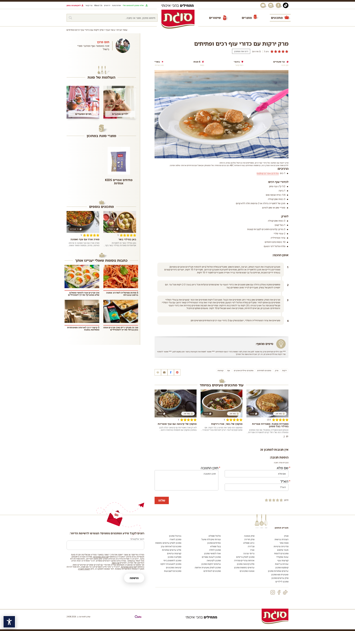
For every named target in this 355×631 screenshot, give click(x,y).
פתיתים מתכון (214, 542)
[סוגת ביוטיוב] (263, 5)
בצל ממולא (215, 546)
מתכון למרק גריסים (245, 557)
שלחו (161, 500)
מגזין (286, 535)
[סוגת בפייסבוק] (279, 5)
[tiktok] (285, 592)
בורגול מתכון (175, 535)
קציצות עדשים (174, 553)
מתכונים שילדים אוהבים (243, 370)
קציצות (220, 370)
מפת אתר (284, 542)
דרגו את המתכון (241, 51)
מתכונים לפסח (281, 553)
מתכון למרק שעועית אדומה (208, 567)
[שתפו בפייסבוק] (171, 372)
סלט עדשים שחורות (171, 549)
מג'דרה (251, 546)
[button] (164, 372)
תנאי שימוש (282, 549)
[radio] (281, 500)
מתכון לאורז (175, 539)
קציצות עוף (282, 560)
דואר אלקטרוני (137, 539)
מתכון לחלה (215, 549)
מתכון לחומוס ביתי (172, 560)
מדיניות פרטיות (281, 546)
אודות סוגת (116, 5)
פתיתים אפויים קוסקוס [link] (268, 173)
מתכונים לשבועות (172, 571)
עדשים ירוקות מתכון (211, 564)
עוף (228, 370)
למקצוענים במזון (74, 5)
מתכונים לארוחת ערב (171, 546)
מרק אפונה (249, 535)
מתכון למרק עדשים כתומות (168, 542)
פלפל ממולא (215, 535)
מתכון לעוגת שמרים (211, 557)
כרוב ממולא (248, 542)
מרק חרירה (249, 539)
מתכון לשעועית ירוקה (170, 564)
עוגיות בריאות (281, 564)
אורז (252, 549)
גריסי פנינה (248, 553)
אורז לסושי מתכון (212, 553)
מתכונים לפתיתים (264, 370)
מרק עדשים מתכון (279, 578)
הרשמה (134, 578)
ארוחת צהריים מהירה (244, 560)
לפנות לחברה (84, 568)
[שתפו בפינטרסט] (177, 372)
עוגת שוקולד (282, 557)
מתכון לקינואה (214, 560)
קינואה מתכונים (173, 567)
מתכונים (277, 18)
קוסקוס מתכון (281, 567)
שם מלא (282, 468)
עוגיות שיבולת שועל (211, 539)
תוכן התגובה (209, 468)
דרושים (107, 5)
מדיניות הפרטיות (100, 556)
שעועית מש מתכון (279, 574)
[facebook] (279, 592)
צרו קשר (88, 5)
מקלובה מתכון (174, 557)
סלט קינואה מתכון (245, 564)
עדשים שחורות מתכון (278, 571)
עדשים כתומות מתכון (244, 567)
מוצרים (247, 18)
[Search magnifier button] (70, 17)
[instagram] (273, 592)
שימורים (215, 18)
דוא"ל (284, 481)
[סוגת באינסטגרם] (271, 5)
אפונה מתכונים (247, 571)
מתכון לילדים (281, 581)
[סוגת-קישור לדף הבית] (178, 19)
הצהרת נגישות (281, 539)
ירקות (284, 370)
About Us (98, 5)
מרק (276, 370)
